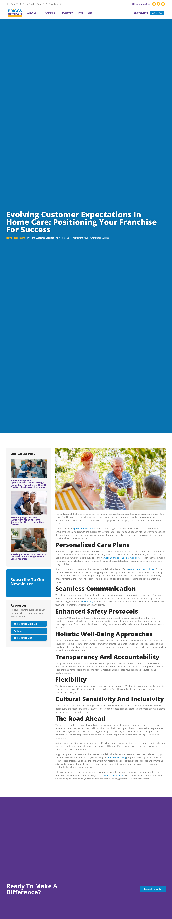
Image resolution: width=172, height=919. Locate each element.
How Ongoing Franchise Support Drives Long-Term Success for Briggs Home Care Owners (27, 521)
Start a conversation (114, 775)
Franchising (49, 12)
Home (9, 237)
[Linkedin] (154, 4)
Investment (67, 12)
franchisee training (116, 757)
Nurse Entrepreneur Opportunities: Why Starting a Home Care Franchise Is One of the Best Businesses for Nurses (29, 484)
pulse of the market (83, 528)
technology (87, 601)
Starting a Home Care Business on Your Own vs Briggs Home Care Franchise (28, 556)
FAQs (80, 12)
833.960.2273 (141, 12)
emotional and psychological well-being (121, 557)
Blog (90, 12)
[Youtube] (163, 4)
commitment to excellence (141, 569)
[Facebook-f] (158, 4)
